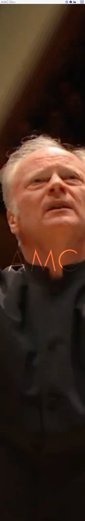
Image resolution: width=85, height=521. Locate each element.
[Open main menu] (82, 2)
